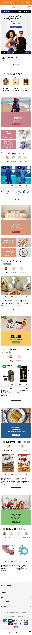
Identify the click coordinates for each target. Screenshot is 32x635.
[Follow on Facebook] (20, 2)
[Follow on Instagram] (25, 2)
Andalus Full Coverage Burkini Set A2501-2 (8, 190)
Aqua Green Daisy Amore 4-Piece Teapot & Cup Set (7, 302)
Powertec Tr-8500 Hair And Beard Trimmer (23, 389)
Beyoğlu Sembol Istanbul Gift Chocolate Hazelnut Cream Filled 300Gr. (22, 480)
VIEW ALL (16, 199)
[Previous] (1, 86)
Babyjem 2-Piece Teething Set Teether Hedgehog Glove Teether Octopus (23, 567)
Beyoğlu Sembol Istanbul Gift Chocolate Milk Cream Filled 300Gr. (8, 480)
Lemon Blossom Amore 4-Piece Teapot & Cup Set (22, 302)
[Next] (30, 86)
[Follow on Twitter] (22, 2)
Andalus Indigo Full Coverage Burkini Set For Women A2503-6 (22, 191)
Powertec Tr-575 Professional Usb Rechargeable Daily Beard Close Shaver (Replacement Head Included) (7, 392)
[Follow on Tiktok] (29, 2)
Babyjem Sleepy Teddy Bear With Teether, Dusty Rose (8, 567)
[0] (28, 7)
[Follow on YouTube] (27, 2)
